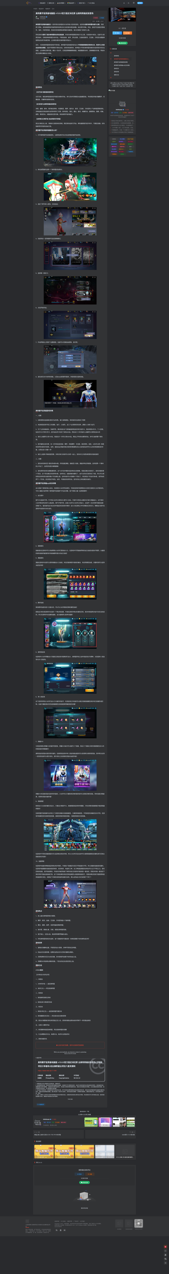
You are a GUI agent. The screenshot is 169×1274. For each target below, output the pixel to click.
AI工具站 (92, 3)
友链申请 (57, 1221)
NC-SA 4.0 (77, 1078)
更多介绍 (81, 3)
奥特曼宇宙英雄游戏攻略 (121, 62)
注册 (90, 1174)
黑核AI (114, 141)
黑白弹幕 (122, 139)
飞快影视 (114, 154)
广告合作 (76, 1221)
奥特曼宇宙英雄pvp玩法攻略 (122, 65)
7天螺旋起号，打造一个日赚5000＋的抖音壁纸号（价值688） (123, 130)
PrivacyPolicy (50, 1078)
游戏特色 (116, 56)
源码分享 (51, 3)
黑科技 (114, 139)
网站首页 (42, 3)
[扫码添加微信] (165, 1259)
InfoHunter (43, 17)
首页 (35, 9)
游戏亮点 (116, 68)
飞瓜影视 (130, 151)
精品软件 (71, 3)
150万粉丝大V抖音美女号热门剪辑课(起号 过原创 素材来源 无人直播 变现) (123, 132)
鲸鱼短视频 (114, 144)
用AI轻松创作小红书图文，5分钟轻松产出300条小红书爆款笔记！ (123, 125)
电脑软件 (47, 9)
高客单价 (122, 146)
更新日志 (116, 75)
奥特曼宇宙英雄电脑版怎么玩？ (122, 59)
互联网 (39, 1078)
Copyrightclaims (64, 1078)
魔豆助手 (130, 144)
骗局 (130, 146)
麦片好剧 (130, 141)
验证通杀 (114, 149)
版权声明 (69, 1221)
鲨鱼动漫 (122, 144)
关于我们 (82, 1221)
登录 (80, 1174)
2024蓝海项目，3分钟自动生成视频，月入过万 (123, 123)
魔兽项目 (114, 146)
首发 (130, 149)
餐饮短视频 (114, 151)
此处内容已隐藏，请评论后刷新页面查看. (71, 1045)
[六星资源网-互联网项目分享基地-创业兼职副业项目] (29, 1221)
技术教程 (61, 3)
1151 (49, 1122)
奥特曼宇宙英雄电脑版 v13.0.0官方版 (64, 13)
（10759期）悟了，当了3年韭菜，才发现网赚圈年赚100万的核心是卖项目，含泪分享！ (123, 127)
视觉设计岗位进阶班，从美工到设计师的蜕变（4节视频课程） (123, 121)
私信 (102, 18)
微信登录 (85, 1182)
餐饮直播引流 (122, 151)
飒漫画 (122, 154)
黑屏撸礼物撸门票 (122, 141)
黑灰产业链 (130, 139)
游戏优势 (116, 71)
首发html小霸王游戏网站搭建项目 (122, 149)
